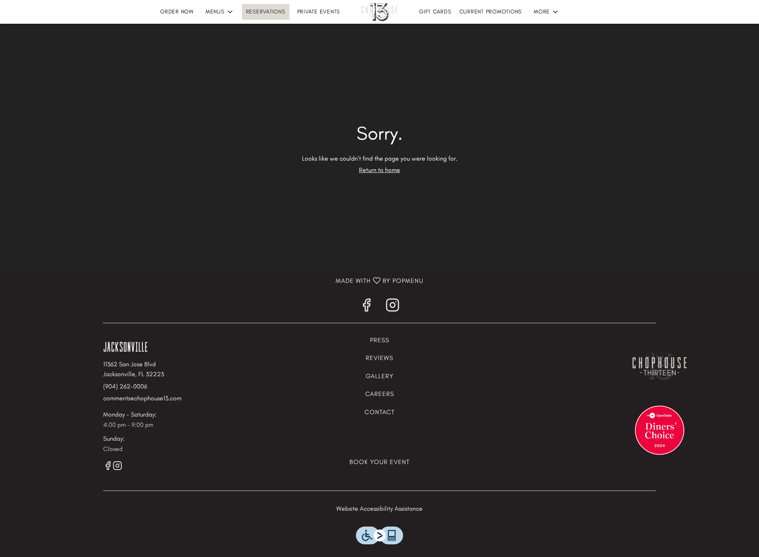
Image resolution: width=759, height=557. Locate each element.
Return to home (379, 170)
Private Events (318, 11)
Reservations (265, 11)
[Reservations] (659, 429)
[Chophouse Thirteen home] (379, 12)
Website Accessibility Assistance (379, 508)
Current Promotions (490, 11)
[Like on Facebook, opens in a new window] (366, 307)
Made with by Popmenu (211, 281)
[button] (220, 12)
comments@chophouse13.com (142, 398)
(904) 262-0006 (125, 386)
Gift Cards (435, 11)
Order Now (177, 11)
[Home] (659, 365)
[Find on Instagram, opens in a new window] (392, 307)
